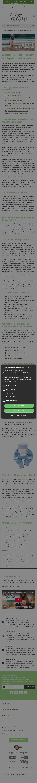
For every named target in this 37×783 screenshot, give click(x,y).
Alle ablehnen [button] (19, 410)
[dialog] (18, 391)
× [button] (33, 366)
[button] (18, 415)
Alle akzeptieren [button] (19, 406)
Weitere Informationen (10, 381)
